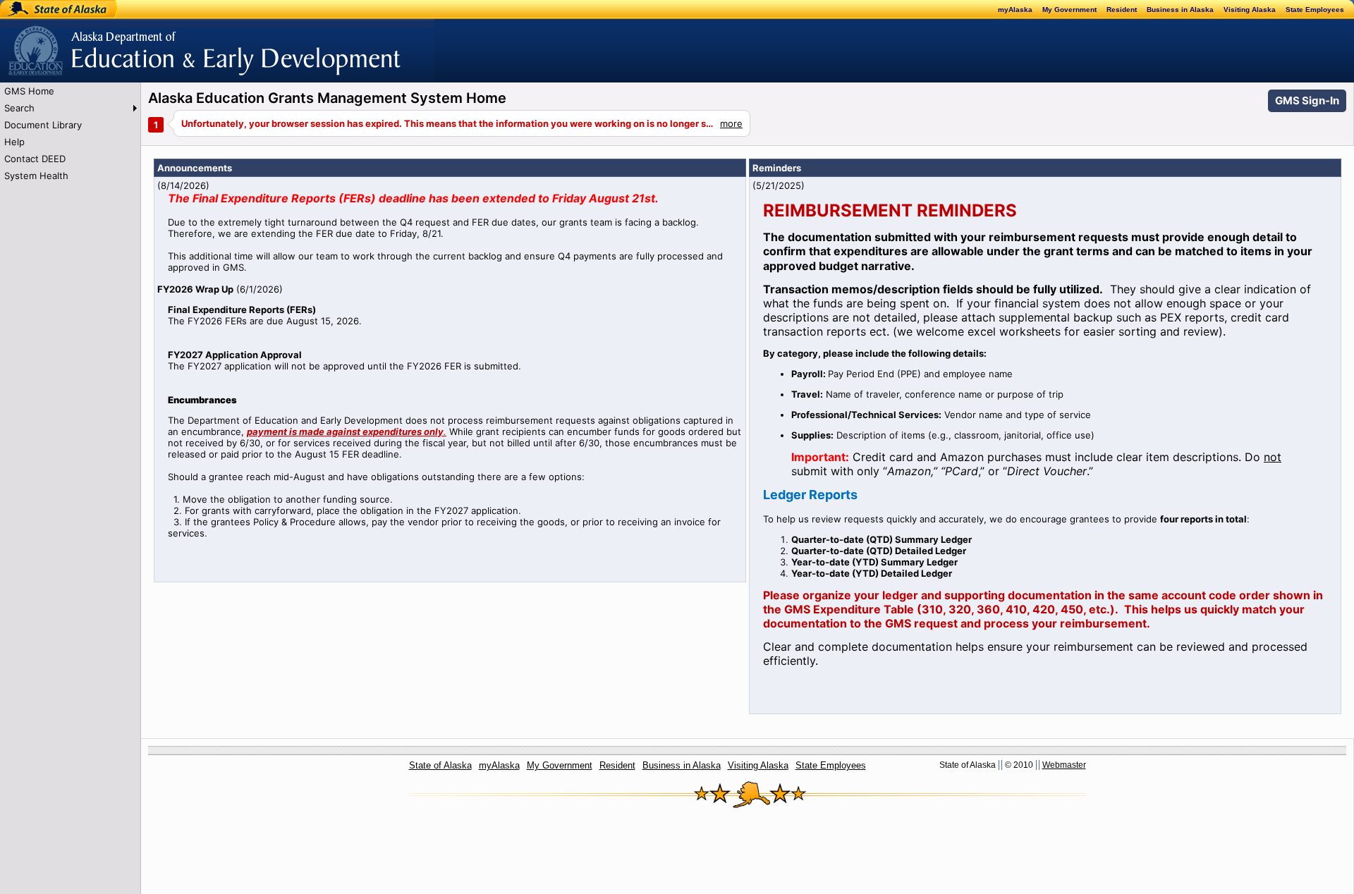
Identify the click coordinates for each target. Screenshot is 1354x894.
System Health (36, 175)
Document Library (43, 124)
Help (14, 141)
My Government (1069, 9)
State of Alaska (47, 9)
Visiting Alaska (1250, 9)
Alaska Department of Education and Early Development (124, 43)
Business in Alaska (1180, 9)
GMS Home (29, 91)
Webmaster (1064, 765)
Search (19, 108)
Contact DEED (35, 158)
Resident (1121, 9)
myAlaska (1015, 9)
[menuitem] (70, 90)
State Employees (1315, 9)
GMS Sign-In (1307, 100)
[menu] (70, 133)
